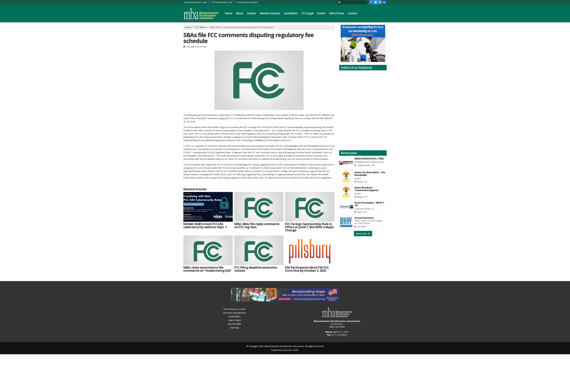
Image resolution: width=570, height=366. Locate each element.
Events (321, 13)
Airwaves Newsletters (234, 312)
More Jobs (362, 233)
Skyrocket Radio (291, 350)
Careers (251, 13)
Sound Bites (291, 13)
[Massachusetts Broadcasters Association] (203, 13)
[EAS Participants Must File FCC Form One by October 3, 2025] (309, 250)
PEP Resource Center (234, 308)
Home (228, 13)
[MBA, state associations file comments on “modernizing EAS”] (208, 250)
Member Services (270, 13)
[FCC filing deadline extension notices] (259, 250)
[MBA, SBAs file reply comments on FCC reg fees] (259, 207)
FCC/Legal (307, 13)
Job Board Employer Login (195, 2)
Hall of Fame (336, 13)
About (239, 13)
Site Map (234, 327)
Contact (352, 13)
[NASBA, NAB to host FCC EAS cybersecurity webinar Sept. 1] (208, 207)
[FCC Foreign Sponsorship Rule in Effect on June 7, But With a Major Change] (309, 207)
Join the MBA (234, 323)
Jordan (203, 46)
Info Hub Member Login (222, 2)
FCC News (200, 27)
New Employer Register (247, 2)
